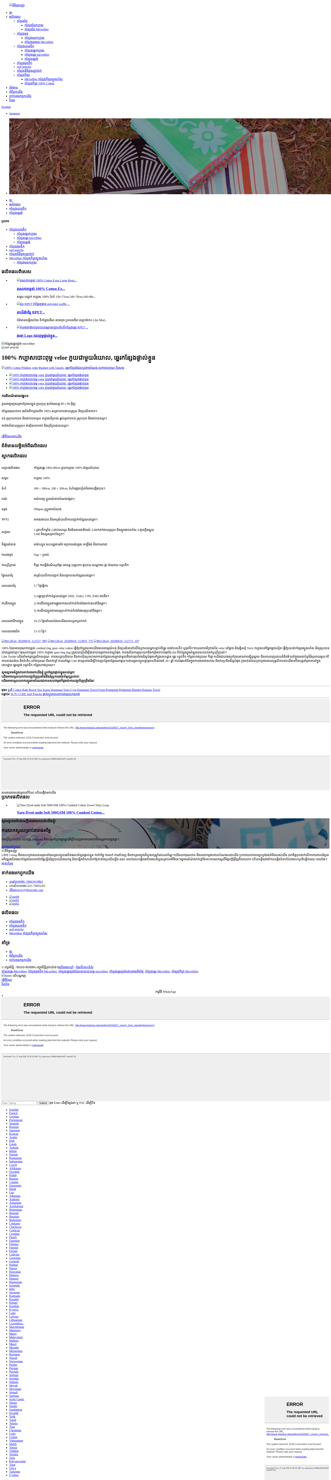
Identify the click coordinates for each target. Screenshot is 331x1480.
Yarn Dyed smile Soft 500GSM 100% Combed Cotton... (61, 812)
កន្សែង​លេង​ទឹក (25, 46)
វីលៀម (5, 984)
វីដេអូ (12, 100)
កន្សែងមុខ (22, 33)
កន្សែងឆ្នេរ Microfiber (14, 971)
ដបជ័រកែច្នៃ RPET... (31, 312)
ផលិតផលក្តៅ (66, 967)
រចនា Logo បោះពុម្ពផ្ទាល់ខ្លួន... (37, 336)
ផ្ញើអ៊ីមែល (7, 979)
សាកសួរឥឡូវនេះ (11, 846)
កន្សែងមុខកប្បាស (34, 37)
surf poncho (24, 66)
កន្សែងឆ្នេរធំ (31, 59)
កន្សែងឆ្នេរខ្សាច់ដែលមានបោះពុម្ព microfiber (83, 971)
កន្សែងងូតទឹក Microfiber (42, 971)
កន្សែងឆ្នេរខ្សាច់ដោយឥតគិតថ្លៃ (126, 971)
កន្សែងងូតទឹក (24, 63)
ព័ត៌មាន (13, 87)
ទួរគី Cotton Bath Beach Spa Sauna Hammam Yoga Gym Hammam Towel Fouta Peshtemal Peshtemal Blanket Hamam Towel (84, 690)
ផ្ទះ (10, 12)
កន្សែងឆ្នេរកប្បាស (34, 50)
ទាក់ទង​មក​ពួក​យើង (20, 96)
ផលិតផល (15, 16)
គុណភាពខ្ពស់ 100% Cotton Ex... (41, 289)
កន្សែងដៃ (22, 21)
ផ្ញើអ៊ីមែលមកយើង (12, 436)
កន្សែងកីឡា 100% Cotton (39, 83)
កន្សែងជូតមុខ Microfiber (39, 42)
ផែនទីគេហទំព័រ (84, 967)
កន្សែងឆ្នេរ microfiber (37, 54)
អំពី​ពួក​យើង (16, 91)
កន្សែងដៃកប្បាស (34, 25)
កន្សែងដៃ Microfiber (37, 29)
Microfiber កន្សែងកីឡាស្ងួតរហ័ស (44, 79)
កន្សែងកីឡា (23, 75)
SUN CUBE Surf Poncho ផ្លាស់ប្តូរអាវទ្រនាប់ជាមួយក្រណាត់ (45, 694)
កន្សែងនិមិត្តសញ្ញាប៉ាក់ (29, 70)
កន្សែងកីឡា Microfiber (184, 971)
